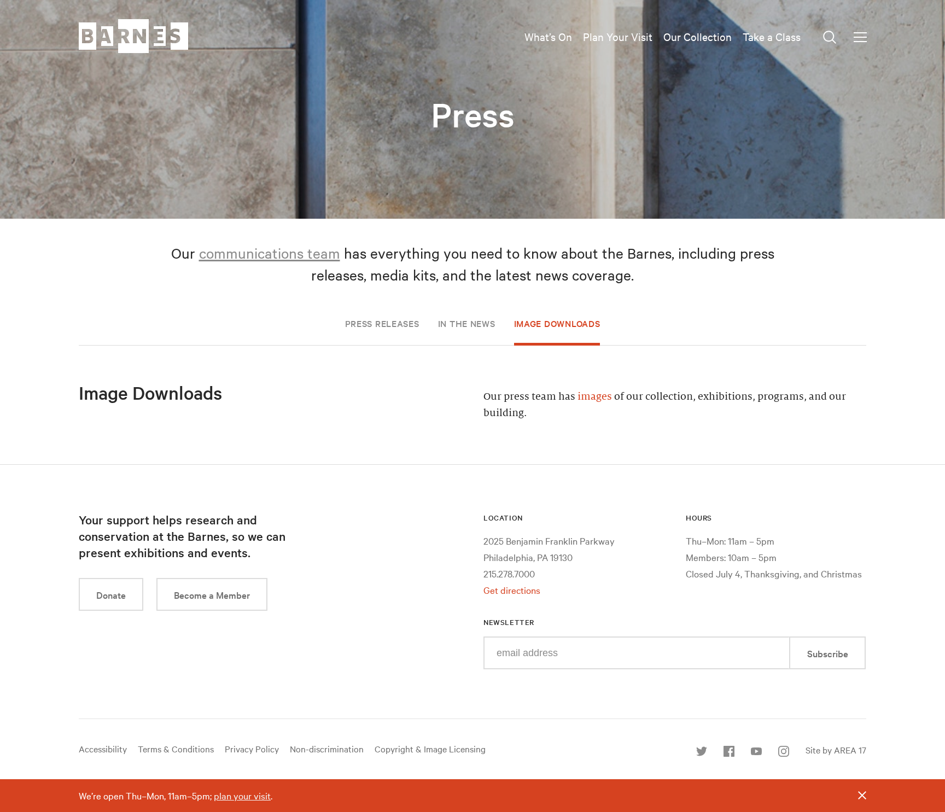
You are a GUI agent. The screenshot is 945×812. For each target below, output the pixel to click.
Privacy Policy (252, 749)
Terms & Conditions (176, 749)
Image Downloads (557, 323)
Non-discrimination (327, 749)
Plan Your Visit (617, 36)
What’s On (548, 36)
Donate (111, 594)
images (595, 396)
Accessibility (103, 749)
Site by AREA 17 (836, 750)
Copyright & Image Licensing (430, 749)
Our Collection (697, 36)
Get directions (511, 589)
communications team (269, 253)
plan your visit (242, 795)
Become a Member (212, 594)
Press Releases (382, 323)
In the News (466, 323)
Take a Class (772, 36)
